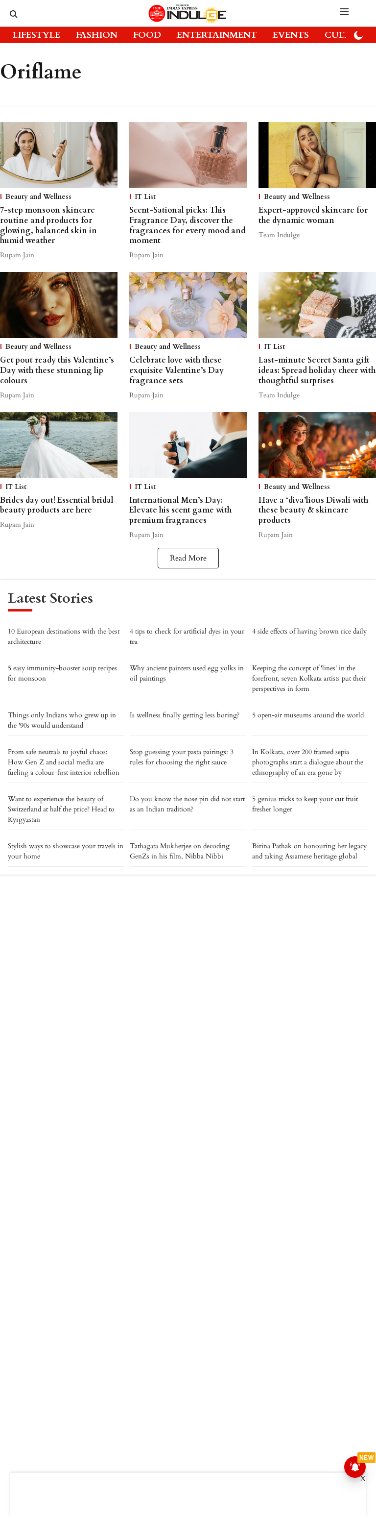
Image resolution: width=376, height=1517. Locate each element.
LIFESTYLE (36, 35)
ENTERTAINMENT (217, 35)
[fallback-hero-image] (59, 155)
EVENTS (291, 35)
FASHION (97, 35)
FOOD (147, 35)
